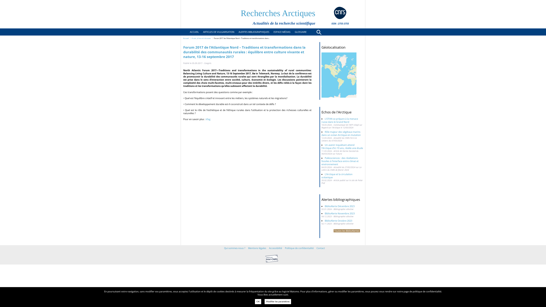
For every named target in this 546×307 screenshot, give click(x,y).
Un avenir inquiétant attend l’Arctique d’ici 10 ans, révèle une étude (342, 146)
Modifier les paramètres (278, 301)
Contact (321, 248)
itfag (208, 119)
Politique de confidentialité (299, 248)
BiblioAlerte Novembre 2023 (340, 213)
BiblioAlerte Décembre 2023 (340, 206)
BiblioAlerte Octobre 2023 (338, 220)
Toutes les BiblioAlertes (346, 230)
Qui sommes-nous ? (234, 248)
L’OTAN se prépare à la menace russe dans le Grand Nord (339, 120)
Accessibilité (275, 248)
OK (258, 301)
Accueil (186, 38)
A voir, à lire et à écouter (201, 38)
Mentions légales (257, 248)
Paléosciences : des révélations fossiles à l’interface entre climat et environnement (340, 161)
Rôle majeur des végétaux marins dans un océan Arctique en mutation (341, 133)
